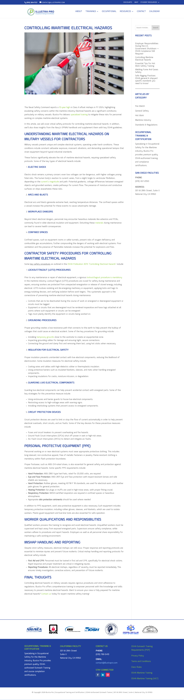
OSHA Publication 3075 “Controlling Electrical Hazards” (92, 264)
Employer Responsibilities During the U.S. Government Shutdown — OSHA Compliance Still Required (147, 49)
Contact (141, 11)
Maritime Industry (143, 120)
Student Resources (148, 2)
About (78, 11)
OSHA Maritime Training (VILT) (144, 679)
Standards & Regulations (146, 125)
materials (99, 223)
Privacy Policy (137, 656)
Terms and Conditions (141, 661)
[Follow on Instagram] (108, 675)
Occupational (109, 11)
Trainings (90, 11)
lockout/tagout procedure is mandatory (104, 277)
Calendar (154, 11)
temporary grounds (45, 337)
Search (155, 28)
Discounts (127, 2)
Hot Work (139, 115)
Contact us (46, 594)
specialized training (79, 115)
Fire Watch (140, 106)
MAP (136, 2)
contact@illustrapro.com (106, 663)
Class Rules (136, 667)
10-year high (64, 107)
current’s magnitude (50, 182)
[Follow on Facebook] (98, 675)
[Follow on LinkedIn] (103, 675)
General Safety (142, 111)
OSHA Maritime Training (141, 673)
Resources (125, 11)
